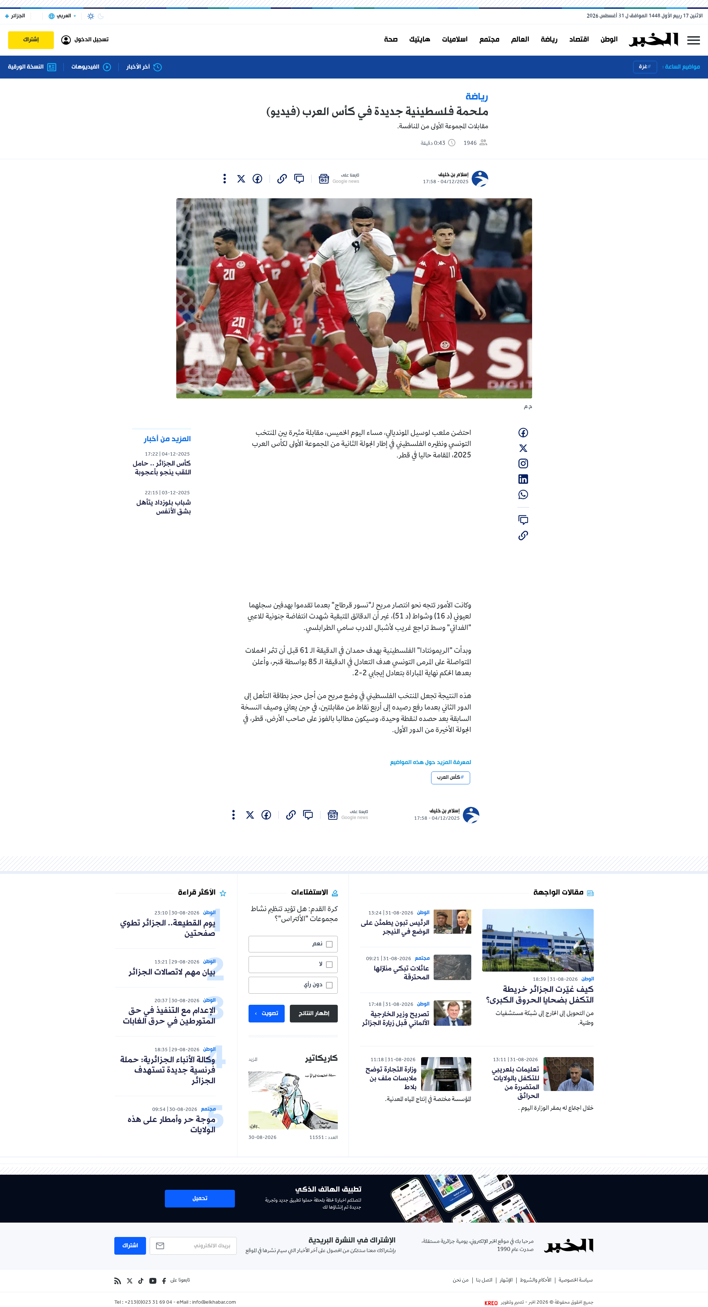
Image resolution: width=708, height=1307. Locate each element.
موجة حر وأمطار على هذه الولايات (171, 1125)
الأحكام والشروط (535, 1280)
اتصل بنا (484, 1280)
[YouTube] (152, 1281)
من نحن (461, 1280)
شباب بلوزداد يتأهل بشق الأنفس (163, 507)
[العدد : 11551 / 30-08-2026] (293, 1100)
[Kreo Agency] (492, 1303)
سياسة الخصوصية (576, 1280)
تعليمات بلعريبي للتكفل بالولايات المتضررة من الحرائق (515, 1083)
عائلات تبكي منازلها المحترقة (401, 973)
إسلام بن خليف (453, 175)
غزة (643, 67)
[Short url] (282, 179)
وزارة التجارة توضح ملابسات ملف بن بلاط (391, 1078)
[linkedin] (523, 479)
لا (320, 964)
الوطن (609, 39)
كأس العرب (448, 777)
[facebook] (257, 179)
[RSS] (117, 1281)
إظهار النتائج (314, 1013)
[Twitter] (129, 1281)
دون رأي (313, 985)
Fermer (693, 40)
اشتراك (130, 1246)
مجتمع (489, 39)
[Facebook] (164, 1281)
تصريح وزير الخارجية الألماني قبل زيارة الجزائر (395, 1019)
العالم (520, 39)
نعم (317, 944)
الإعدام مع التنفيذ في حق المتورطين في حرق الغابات (169, 1016)
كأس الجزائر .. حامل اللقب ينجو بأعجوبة (162, 468)
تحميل (199, 1198)
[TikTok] (140, 1281)
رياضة (549, 39)
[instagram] (523, 463)
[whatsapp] (523, 494)
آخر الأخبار (138, 67)
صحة (391, 39)
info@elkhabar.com (214, 1303)
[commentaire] (299, 179)
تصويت (270, 1013)
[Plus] (225, 179)
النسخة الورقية (26, 67)
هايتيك (419, 39)
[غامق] (101, 16)
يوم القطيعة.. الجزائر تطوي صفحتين (167, 929)
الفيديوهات (85, 67)
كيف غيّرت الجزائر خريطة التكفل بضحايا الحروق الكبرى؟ (540, 995)
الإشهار (506, 1280)
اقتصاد (579, 39)
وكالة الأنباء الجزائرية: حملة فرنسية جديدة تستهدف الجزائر (167, 1071)
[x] (241, 179)
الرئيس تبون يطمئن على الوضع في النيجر (395, 927)
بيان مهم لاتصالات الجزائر (171, 972)
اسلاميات (455, 39)
